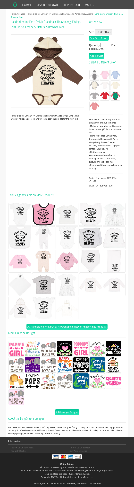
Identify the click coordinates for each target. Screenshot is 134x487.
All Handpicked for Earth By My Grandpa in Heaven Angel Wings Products (67, 326)
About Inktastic (18, 451)
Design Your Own (47, 5)
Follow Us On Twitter (79, 447)
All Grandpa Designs (67, 412)
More (88, 5)
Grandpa (21, 14)
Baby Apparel (87, 14)
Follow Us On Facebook (22, 447)
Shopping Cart (71, 5)
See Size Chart (99, 38)
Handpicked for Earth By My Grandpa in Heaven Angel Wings (53, 14)
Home (13, 14)
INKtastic (57, 470)
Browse (27, 5)
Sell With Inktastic (78, 451)
